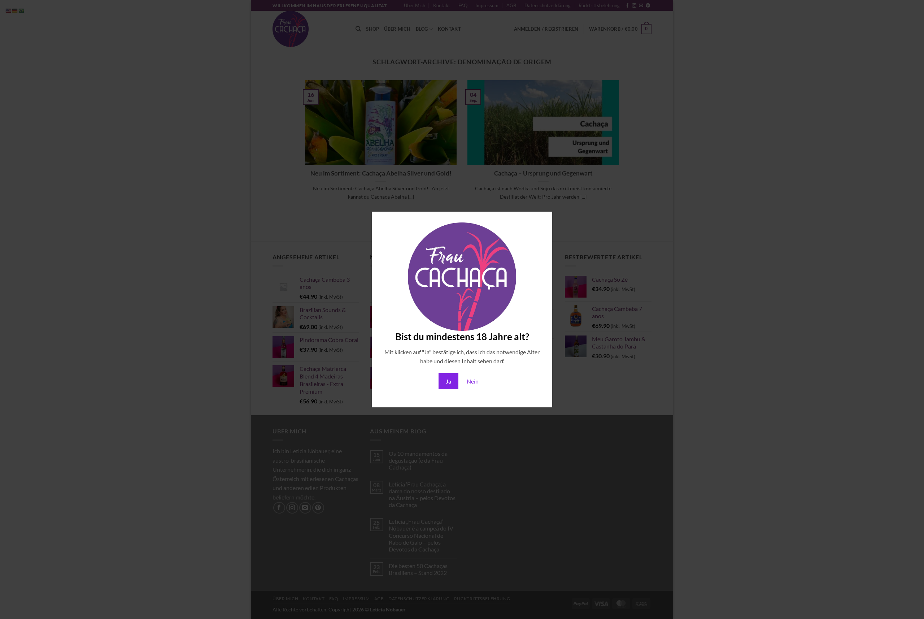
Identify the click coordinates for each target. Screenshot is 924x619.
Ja (448, 381)
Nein (473, 381)
